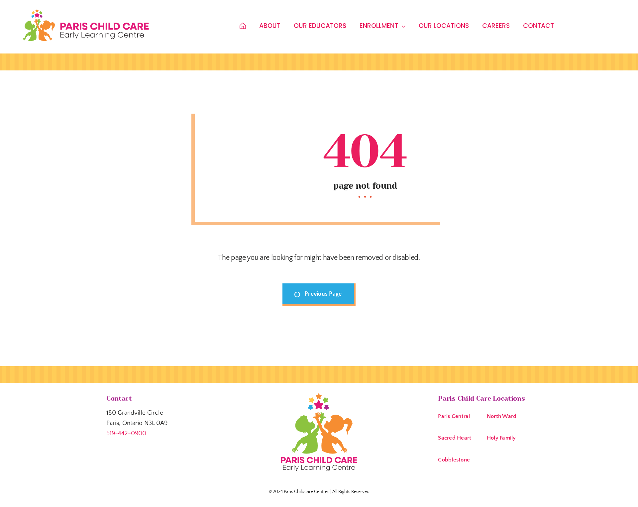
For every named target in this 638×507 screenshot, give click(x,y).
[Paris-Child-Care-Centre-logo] (319, 395)
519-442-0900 (126, 433)
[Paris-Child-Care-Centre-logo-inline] (86, 11)
